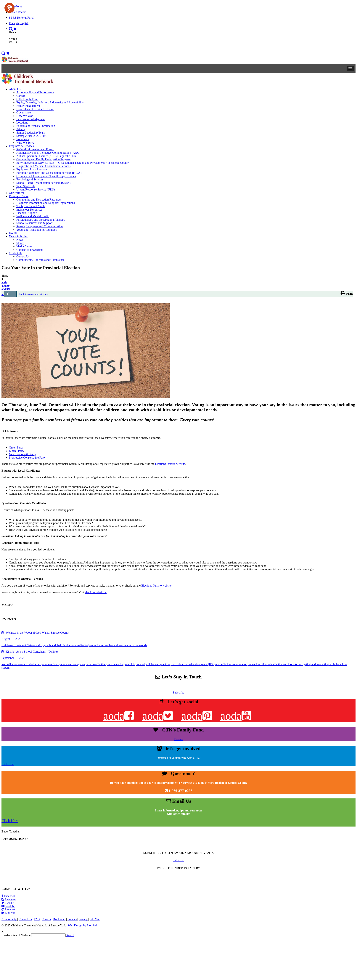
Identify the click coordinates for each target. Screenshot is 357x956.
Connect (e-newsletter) (29, 249)
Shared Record (17, 12)
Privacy (20, 129)
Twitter (9, 902)
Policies (72, 919)
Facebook (9, 896)
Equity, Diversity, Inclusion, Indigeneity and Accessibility (50, 102)
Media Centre (24, 246)
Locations (22, 122)
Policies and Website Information (35, 125)
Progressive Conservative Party (27, 457)
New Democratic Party (22, 454)
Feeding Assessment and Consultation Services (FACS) (48, 172)
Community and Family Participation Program (43, 159)
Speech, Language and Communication (39, 226)
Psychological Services (29, 179)
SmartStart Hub (25, 186)
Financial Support (26, 212)
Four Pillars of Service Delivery (35, 109)
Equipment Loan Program (31, 169)
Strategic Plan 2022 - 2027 (32, 135)
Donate (178, 739)
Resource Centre (18, 196)
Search (70, 935)
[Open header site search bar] (13, 28)
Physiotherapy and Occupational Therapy (40, 219)
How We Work (25, 115)
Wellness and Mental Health (32, 216)
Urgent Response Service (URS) (35, 189)
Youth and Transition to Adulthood (36, 229)
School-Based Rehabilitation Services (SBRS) (43, 182)
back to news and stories (33, 294)
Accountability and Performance (35, 92)
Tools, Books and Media (30, 206)
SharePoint (15, 6)
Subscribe (178, 692)
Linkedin (10, 912)
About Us (14, 89)
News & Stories (18, 236)
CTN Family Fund (27, 99)
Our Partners (16, 192)
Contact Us (15, 253)
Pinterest (10, 909)
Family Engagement (28, 105)
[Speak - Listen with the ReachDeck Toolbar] (9, 8)
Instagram (10, 899)
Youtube (10, 906)
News (19, 239)
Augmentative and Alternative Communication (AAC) (48, 152)
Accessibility (9, 919)
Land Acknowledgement (30, 119)
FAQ (37, 919)
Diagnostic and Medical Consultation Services (43, 166)
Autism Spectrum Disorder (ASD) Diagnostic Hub (46, 156)
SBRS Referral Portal (21, 17)
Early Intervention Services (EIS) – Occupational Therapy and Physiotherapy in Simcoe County (72, 162)
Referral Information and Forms (35, 149)
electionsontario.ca (96, 592)
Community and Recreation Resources (39, 199)
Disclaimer (59, 919)
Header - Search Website (13, 37)
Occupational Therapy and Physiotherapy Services (46, 176)
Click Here (7, 764)
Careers (20, 95)
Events (13, 233)
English (24, 23)
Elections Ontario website (170, 463)
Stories (20, 243)
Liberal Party (16, 450)
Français (14, 23)
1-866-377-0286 (180, 791)
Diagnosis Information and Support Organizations (45, 202)
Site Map (95, 919)
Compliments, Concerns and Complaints (40, 259)
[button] (350, 68)
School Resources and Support (34, 223)
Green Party (16, 447)
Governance (23, 112)
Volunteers (22, 139)
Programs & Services (21, 146)
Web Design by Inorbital (82, 925)
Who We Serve (25, 142)
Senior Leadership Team (30, 132)
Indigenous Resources (29, 209)
